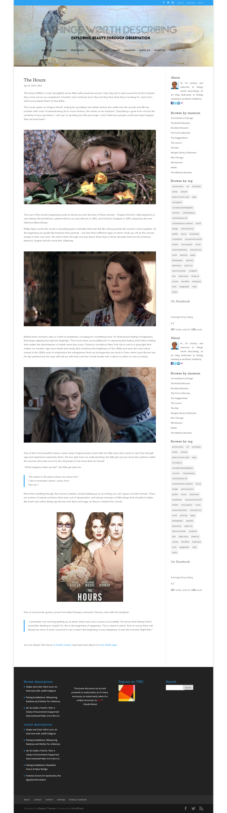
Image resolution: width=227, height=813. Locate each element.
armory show (177, 186)
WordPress (77, 808)
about (27, 799)
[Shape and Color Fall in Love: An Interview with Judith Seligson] (126, 694)
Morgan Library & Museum (183, 152)
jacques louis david (193, 239)
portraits (189, 260)
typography (184, 286)
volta (194, 286)
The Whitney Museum (181, 172)
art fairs (104, 50)
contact (37, 799)
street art (160, 50)
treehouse (196, 281)
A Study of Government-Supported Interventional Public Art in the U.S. (43, 711)
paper (192, 255)
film (40, 85)
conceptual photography (182, 207)
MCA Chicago (177, 157)
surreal (175, 281)
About (200, 2)
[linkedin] (178, 103)
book (194, 197)
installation (177, 239)
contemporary (189, 212)
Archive (180, 2)
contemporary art (179, 218)
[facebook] (172, 103)
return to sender (179, 271)
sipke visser (183, 276)
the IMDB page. (109, 644)
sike (173, 276)
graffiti (175, 234)
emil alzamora (187, 228)
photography (177, 260)
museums (129, 50)
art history (196, 186)
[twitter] (175, 103)
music (198, 244)
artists (174, 191)
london (175, 244)
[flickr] (181, 103)
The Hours (34, 80)
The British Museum (180, 122)
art (187, 186)
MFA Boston (176, 162)
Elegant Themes (47, 808)
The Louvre (176, 142)
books (116, 50)
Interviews (191, 2)
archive (49, 799)
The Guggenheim (179, 137)
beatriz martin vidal (180, 197)
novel (174, 255)
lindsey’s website (78, 799)
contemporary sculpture (182, 223)
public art (144, 50)
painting (47, 50)
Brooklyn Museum (179, 127)
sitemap (61, 799)
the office (185, 281)
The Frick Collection (180, 132)
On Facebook (180, 301)
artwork (184, 191)
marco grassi (186, 244)
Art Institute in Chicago (182, 117)
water (174, 292)
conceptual (177, 202)
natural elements (179, 249)
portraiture (176, 265)
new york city (195, 249)
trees (174, 286)
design (92, 50)
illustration (77, 50)
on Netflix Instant (61, 644)
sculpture (61, 50)
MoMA (174, 167)
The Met (175, 147)
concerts (175, 212)
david (198, 223)
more (173, 50)
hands (183, 234)
